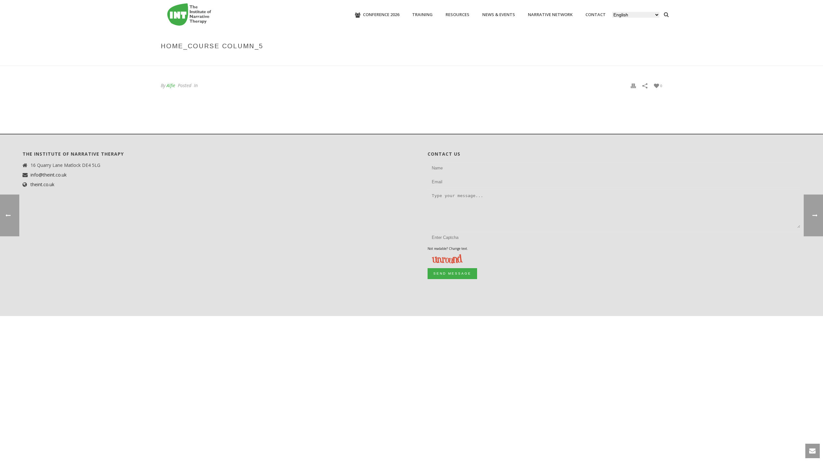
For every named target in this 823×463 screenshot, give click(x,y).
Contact (595, 14)
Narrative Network (550, 14)
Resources (457, 14)
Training (422, 14)
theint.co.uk (42, 184)
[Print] (633, 85)
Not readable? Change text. (448, 248)
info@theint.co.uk (49, 175)
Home (552, 59)
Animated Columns (582, 59)
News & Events (498, 14)
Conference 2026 (381, 14)
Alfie (171, 85)
